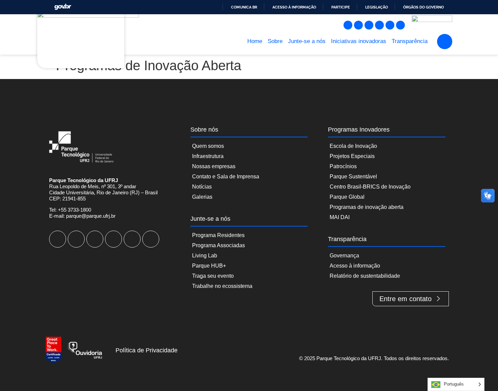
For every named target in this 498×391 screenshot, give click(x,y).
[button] (444, 41)
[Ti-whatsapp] (400, 25)
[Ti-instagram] (348, 25)
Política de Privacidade (147, 350)
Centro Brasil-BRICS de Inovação (370, 187)
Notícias (202, 187)
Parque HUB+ (209, 266)
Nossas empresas (213, 166)
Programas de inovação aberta (366, 207)
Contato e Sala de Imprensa (225, 176)
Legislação (376, 7)
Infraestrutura (208, 156)
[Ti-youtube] (369, 25)
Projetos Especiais (352, 156)
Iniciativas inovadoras (358, 41)
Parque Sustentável (353, 176)
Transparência (410, 41)
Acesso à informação (294, 7)
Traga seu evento (213, 276)
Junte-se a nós (307, 41)
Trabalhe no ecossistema (222, 286)
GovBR (62, 7)
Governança (344, 255)
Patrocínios (343, 166)
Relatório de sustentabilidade (365, 276)
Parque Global (347, 197)
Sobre (275, 41)
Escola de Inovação (353, 146)
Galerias (202, 197)
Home (254, 41)
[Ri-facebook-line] (358, 25)
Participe (340, 7)
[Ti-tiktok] (390, 25)
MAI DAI (340, 217)
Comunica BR (244, 7)
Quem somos (208, 146)
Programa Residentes (218, 235)
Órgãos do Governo (423, 7)
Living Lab (204, 255)
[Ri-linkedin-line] (379, 25)
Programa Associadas (218, 245)
